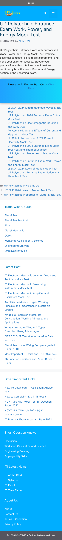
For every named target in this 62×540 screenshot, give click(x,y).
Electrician (11, 215)
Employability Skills (16, 250)
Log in (31, 3)
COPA (8, 235)
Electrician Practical (16, 220)
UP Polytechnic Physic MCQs (21, 185)
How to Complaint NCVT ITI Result (25, 396)
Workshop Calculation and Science (25, 446)
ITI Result (10, 485)
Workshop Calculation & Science (24, 240)
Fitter (8, 225)
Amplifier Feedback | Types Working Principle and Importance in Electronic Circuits (27, 306)
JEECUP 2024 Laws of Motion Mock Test (32, 168)
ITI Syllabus (11, 480)
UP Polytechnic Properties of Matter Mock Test (32, 194)
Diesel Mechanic (14, 230)
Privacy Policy (13, 524)
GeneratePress (47, 535)
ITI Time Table (13, 490)
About (8, 508)
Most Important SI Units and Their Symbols (31, 354)
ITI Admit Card (13, 475)
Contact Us (11, 514)
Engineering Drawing (17, 245)
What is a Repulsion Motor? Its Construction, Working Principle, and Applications (26, 318)
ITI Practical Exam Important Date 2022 (28, 419)
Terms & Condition (16, 519)
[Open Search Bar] (45, 13)
